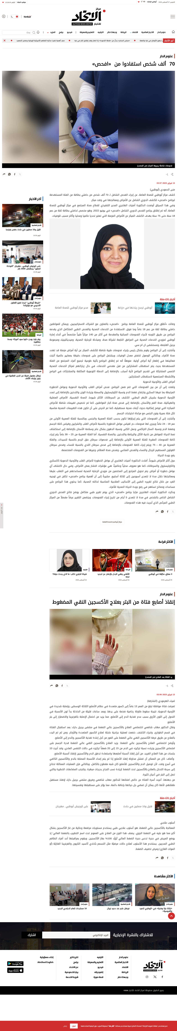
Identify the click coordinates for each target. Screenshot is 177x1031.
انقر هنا (111, 1026)
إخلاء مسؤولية (46, 957)
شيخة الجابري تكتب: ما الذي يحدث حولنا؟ (70, 574)
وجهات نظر (112, 32)
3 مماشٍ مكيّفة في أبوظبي (160, 574)
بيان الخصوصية (71, 972)
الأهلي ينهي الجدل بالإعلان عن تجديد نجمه (113, 575)
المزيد (52, 32)
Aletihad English (45, 962)
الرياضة (123, 32)
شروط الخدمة (72, 977)
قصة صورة (98, 977)
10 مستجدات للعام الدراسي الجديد (72, 908)
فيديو (69, 32)
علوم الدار (161, 32)
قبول (74, 1026)
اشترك (32, 935)
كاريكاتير (74, 957)
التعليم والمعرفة (87, 32)
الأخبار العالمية (147, 32)
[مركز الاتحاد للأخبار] (89, 16)
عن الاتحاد (73, 967)
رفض (65, 1026)
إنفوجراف (98, 972)
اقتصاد (135, 32)
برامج (61, 32)
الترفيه (100, 32)
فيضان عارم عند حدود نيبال (118, 908)
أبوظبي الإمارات (149, 1)
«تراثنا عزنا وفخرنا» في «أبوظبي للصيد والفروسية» (156, 910)
